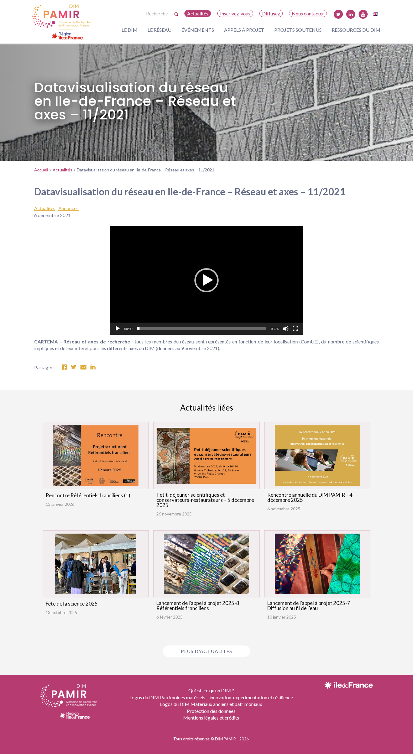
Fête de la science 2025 (72, 603)
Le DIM (130, 30)
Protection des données (211, 711)
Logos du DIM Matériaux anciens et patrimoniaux (211, 704)
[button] (206, 280)
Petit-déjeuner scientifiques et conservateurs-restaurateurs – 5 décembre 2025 (205, 500)
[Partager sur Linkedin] (93, 367)
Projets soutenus (298, 30)
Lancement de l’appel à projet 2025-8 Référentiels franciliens (197, 605)
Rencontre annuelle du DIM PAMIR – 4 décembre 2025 (310, 497)
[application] (206, 280)
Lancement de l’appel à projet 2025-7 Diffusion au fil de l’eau (308, 605)
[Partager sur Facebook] (64, 367)
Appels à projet (244, 30)
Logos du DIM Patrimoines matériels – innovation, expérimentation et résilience (211, 697)
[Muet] (286, 329)
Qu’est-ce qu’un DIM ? (211, 690)
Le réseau (159, 30)
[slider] (201, 328)
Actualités (197, 13)
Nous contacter (308, 13)
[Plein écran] (295, 329)
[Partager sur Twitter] (73, 367)
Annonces (68, 208)
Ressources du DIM (356, 30)
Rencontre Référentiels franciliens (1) (88, 495)
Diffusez (271, 13)
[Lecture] (118, 329)
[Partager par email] (83, 367)
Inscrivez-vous (235, 13)
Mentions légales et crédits (211, 717)
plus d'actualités (206, 651)
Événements (197, 30)
